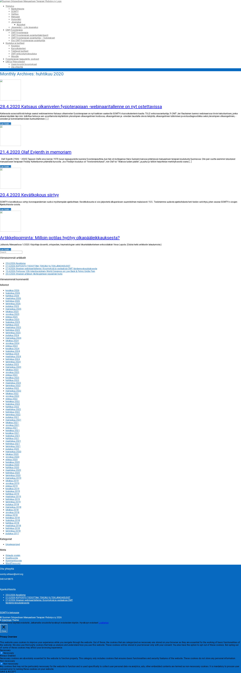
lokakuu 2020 (12, 454)
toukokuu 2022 (13, 404)
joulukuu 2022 (12, 388)
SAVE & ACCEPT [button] (8, 671)
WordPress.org (13, 563)
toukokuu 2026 (13, 293)
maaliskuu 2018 (13, 525)
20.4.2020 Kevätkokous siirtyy (29, 194)
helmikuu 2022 (13, 412)
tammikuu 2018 (13, 531)
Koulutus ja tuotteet (15, 43)
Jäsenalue (16, 22)
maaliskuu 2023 (13, 383)
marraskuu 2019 (13, 478)
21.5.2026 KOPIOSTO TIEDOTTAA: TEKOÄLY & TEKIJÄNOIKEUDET (38, 266)
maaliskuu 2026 (13, 298)
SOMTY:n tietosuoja (9, 612)
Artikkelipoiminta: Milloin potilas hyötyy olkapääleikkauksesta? (60, 237)
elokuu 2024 (12, 346)
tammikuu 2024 (13, 361)
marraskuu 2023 (13, 367)
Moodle (15, 56)
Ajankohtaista (17, 9)
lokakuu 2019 (12, 480)
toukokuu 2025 (13, 322)
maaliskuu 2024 (13, 356)
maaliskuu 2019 (13, 496)
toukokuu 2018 (13, 520)
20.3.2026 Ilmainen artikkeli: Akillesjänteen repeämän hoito (34, 274)
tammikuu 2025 (13, 332)
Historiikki (16, 19)
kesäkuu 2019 (12, 488)
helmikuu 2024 (13, 359)
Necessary (8, 653)
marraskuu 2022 (13, 391)
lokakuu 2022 (12, 393)
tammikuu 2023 (13, 385)
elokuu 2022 (12, 398)
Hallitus (15, 14)
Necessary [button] (5, 650)
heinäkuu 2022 (13, 401)
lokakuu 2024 (12, 340)
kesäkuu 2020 (12, 465)
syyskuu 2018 (12, 512)
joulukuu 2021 (12, 417)
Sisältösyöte (12, 558)
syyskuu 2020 (12, 457)
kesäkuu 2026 (12, 290)
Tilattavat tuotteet (19, 51)
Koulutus (15, 46)
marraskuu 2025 (13, 309)
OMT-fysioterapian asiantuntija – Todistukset (33, 38)
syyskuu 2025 (12, 314)
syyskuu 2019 (12, 483)
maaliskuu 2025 (13, 327)
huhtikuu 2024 (12, 354)
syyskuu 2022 (12, 396)
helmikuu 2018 (13, 528)
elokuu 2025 (12, 317)
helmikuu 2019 (13, 499)
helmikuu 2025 (13, 330)
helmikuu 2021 (13, 443)
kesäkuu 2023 (12, 377)
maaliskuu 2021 (13, 441)
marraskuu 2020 (13, 451)
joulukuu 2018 (12, 504)
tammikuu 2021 (13, 446)
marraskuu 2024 (13, 338)
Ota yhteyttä (17, 67)
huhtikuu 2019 (12, 494)
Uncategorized (13, 544)
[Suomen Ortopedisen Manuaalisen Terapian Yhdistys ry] (31, 1)
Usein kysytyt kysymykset (24, 64)
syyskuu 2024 (12, 343)
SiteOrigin (7, 620)
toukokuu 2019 (13, 491)
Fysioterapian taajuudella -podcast (22, 59)
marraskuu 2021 (13, 420)
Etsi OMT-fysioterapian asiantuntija (28, 40)
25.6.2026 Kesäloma (16, 263)
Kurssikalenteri (18, 48)
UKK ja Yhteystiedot (15, 61)
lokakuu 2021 (12, 422)
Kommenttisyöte (14, 560)
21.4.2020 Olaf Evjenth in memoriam (35, 152)
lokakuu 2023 (12, 369)
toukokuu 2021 (13, 435)
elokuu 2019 (12, 486)
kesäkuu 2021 (12, 433)
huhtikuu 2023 (12, 380)
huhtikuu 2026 (12, 295)
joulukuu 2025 (12, 306)
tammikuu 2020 (13, 475)
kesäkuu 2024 (12, 348)
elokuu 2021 (12, 428)
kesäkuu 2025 (12, 319)
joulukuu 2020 (12, 449)
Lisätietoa (104, 622)
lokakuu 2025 (12, 311)
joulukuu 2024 (12, 335)
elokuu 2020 (12, 459)
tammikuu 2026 (13, 303)
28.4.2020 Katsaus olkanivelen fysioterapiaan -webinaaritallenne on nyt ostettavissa (81, 106)
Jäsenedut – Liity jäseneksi (24, 27)
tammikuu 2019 (13, 502)
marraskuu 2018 (13, 507)
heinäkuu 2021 (13, 430)
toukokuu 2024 (13, 351)
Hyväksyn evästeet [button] (88, 622)
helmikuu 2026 (13, 301)
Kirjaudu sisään (13, 555)
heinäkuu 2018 (13, 517)
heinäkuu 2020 (13, 462)
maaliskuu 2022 (13, 409)
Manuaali (15, 16)
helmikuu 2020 (13, 472)
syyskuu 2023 (12, 372)
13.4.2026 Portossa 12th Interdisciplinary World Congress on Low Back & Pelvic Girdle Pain (50, 271)
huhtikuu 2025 (12, 324)
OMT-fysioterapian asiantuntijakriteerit (29, 35)
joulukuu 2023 (12, 364)
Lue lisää (5, 123)
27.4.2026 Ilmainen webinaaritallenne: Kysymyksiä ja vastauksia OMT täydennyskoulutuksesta (51, 268)
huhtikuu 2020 (12, 467)
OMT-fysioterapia (14, 30)
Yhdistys (10, 6)
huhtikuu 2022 (12, 406)
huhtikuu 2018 (12, 523)
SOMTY (15, 11)
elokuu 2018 (12, 515)
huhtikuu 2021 (12, 438)
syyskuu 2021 (12, 425)
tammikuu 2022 (13, 414)
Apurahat (21, 24)
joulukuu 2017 (12, 533)
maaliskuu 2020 (13, 470)
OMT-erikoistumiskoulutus (24, 53)
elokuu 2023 (12, 375)
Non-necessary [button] (7, 661)
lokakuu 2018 (12, 509)
